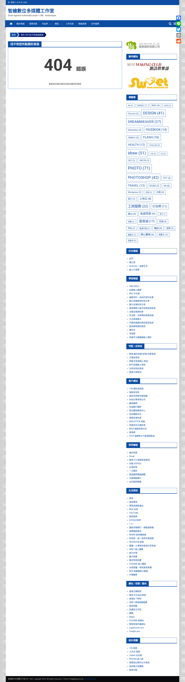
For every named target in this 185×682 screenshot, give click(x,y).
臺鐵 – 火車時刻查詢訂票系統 (142, 546)
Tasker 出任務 (135, 655)
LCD (153, 154)
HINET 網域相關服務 (138, 602)
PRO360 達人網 (136, 659)
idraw (137, 153)
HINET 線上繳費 (136, 549)
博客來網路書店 (136, 505)
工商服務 (138, 206)
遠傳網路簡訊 (135, 531)
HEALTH (136, 144)
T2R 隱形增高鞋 (136, 389)
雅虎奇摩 (133, 452)
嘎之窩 (132, 262)
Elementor (134, 130)
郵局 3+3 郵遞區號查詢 (139, 460)
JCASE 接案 (134, 652)
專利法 (132, 330)
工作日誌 (70, 24)
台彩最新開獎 (135, 482)
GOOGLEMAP (135, 520)
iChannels (154, 145)
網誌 (57, 24)
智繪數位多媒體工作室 (31, 11)
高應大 (163, 235)
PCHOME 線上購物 (137, 564)
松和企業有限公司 (137, 399)
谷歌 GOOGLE (135, 463)
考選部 (132, 333)
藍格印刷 (133, 670)
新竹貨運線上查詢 (137, 365)
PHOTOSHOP (143, 177)
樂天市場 (133, 553)
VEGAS (154, 186)
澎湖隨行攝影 (135, 407)
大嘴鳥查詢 (134, 357)
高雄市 (132, 240)
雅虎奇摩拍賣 (135, 560)
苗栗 (170, 228)
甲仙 (131, 228)
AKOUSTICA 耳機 (137, 421)
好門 (131, 259)
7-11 (131, 524)
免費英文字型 (135, 609)
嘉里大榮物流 (135, 372)
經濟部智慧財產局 (137, 326)
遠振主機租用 (135, 591)
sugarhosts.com (136, 628)
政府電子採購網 (136, 666)
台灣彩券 (133, 467)
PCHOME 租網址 (136, 620)
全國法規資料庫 (136, 312)
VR (166, 185)
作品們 (45, 24)
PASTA (144, 160)
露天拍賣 (133, 556)
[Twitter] (179, 29)
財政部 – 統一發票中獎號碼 (141, 538)
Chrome (133, 114)
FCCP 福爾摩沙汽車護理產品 (142, 436)
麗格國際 (133, 403)
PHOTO (139, 168)
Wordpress (134, 192)
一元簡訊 (133, 471)
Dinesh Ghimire (90, 679)
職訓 (158, 228)
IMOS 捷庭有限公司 (138, 429)
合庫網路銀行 (135, 478)
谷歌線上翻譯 (135, 290)
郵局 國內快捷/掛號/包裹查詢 (142, 354)
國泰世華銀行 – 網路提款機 (141, 527)
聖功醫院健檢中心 (137, 410)
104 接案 (133, 648)
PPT (167, 178)
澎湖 (163, 221)
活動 (131, 222)
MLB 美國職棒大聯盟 (138, 571)
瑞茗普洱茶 (134, 392)
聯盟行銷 (144, 228)
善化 (131, 199)
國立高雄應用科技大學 (139, 301)
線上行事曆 (134, 269)
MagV (132, 617)
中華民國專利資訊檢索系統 (141, 323)
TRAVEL (136, 185)
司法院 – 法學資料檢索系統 (141, 315)
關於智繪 (20, 24)
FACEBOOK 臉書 (136, 542)
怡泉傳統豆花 (135, 414)
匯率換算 (133, 516)
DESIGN (153, 113)
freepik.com (134, 631)
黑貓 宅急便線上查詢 (138, 361)
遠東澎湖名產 (135, 418)
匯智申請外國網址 (137, 624)
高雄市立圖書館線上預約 (140, 337)
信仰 (149, 192)
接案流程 (33, 24)
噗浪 (131, 498)
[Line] (179, 24)
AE (130, 105)
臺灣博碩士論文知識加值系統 (142, 308)
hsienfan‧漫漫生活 (138, 266)
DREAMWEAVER (144, 122)
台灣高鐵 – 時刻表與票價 (140, 567)
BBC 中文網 (134, 293)
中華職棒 (133, 575)
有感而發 (147, 213)
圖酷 (131, 613)
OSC (131, 160)
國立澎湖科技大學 (137, 304)
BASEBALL (142, 106)
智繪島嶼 (82, 24)
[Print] (179, 35)
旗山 (132, 213)
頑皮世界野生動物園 (138, 396)
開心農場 (147, 234)
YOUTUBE (133, 513)
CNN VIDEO (134, 286)
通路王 (132, 235)
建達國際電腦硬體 (137, 474)
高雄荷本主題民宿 (137, 425)
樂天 (162, 214)
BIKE (155, 105)
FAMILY (133, 137)
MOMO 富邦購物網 (137, 535)
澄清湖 (147, 221)
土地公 (145, 198)
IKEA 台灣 (133, 509)
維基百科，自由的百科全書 (141, 297)
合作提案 (95, 24)
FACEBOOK (156, 129)
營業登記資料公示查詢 (139, 662)
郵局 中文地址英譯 (137, 595)
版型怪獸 (133, 606)
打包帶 (159, 206)
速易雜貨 (133, 502)
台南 (160, 192)
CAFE (167, 105)
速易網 (132, 432)
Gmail (131, 456)
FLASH (151, 137)
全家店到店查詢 (136, 368)
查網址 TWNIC (135, 599)
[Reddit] (179, 41)
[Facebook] (179, 18)
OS (163, 154)
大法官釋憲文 (135, 319)
